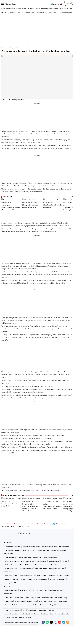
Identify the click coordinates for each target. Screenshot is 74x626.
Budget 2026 (53, 605)
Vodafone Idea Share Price (58, 550)
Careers (21, 618)
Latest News (8, 598)
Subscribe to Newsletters (27, 590)
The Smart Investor (47, 8)
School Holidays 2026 (11, 568)
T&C (24, 610)
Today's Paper (9, 610)
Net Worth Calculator (40, 576)
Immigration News (60, 598)
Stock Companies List (11, 590)
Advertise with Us (63, 614)
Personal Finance (20, 601)
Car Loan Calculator (26, 579)
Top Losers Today (41, 561)
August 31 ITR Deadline (15, 12)
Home (3, 8)
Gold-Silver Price (41, 12)
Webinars (56, 8)
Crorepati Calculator (26, 576)
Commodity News (47, 598)
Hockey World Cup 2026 (12, 561)
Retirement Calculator (11, 579)
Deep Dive (64, 561)
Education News (62, 601)
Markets (24, 8)
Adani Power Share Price (49, 547)
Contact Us (53, 614)
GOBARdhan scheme (41, 568)
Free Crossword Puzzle (56, 590)
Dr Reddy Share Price (42, 550)
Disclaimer (51, 610)
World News (42, 601)
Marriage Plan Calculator (12, 583)
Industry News (52, 601)
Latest (13, 8)
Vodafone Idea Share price (56, 568)
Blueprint (31, 8)
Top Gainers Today (54, 561)
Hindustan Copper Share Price (14, 565)
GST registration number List (30, 614)
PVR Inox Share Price (31, 565)
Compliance (44, 614)
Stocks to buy (37, 557)
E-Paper (18, 8)
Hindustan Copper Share (65, 12)
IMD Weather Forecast (27, 561)
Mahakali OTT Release (26, 568)
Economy (63, 8)
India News (7, 48)
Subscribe (14, 618)
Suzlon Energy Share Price (12, 547)
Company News (18, 598)
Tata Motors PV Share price (13, 550)
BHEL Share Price (28, 550)
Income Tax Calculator (11, 576)
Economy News (25, 605)
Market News (29, 598)
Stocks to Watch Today (24, 557)
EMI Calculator (53, 576)
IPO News (37, 598)
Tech (70, 8)
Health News (15, 605)
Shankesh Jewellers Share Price (49, 565)
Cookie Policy (42, 610)
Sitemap (7, 618)
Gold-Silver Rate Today (50, 557)
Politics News (44, 605)
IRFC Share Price (64, 547)
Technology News (32, 601)
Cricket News (9, 601)
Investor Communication (12, 614)
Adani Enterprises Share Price (31, 547)
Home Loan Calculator (41, 579)
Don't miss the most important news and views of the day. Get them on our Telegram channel (37, 524)
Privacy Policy (32, 610)
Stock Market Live (10, 557)
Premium (8, 8)
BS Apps (28, 618)
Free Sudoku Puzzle (41, 590)
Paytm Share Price (29, 12)
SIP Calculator (64, 576)
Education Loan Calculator (57, 579)
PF (67, 8)
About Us (18, 610)
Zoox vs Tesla (52, 12)
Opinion (37, 8)
